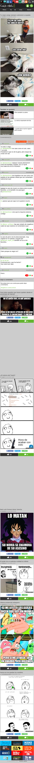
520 (10, 454)
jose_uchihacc (7, 208)
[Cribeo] (20, 1)
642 (10, 557)
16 (27, 454)
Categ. (20, 9)
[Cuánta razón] (4, 1)
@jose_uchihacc (8, 224)
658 (10, 321)
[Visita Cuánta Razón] (17, 743)
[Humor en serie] (23, 1)
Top (11, 9)
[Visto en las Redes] (11, 1)
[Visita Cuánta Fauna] (28, 748)
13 (27, 668)
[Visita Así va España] (17, 748)
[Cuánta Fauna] (26, 1)
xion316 (4, 17)
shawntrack (6, 143)
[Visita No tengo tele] (28, 757)
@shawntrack (7, 163)
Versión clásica (23, 761)
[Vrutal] (17, 1)
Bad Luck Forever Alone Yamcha (11, 509)
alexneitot (6, 172)
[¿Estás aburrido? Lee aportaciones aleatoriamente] (15, 10)
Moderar (29, 9)
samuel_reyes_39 (8, 185)
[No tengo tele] (29, 1)
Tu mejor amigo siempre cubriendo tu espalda (15, 15)
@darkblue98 (7, 148)
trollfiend (4, 563)
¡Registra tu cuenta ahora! (8, 287)
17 (27, 598)
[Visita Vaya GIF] (5, 757)
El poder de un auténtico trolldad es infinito (14, 561)
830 (10, 104)
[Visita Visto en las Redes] (5, 753)
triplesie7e (4, 604)
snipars (5, 197)
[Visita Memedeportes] (28, 743)
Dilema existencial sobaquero (10, 602)
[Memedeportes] (8, 1)
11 (27, 104)
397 (10, 668)
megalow (6, 233)
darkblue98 (6, 270)
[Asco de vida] (1, 1)
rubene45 (6, 221)
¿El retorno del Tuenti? (7, 375)
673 (10, 737)
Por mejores (30, 141)
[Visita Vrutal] (28, 753)
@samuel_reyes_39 (7, 240)
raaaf (3, 377)
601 (10, 598)
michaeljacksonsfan (6, 674)
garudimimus (5, 296)
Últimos (4, 9)
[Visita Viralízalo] (5, 743)
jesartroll (4, 511)
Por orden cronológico (21, 141)
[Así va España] (14, 1)
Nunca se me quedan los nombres (11, 672)
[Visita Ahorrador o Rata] (17, 757)
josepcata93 (7, 159)
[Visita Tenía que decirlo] (17, 753)
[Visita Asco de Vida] (5, 748)
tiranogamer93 (7, 257)
